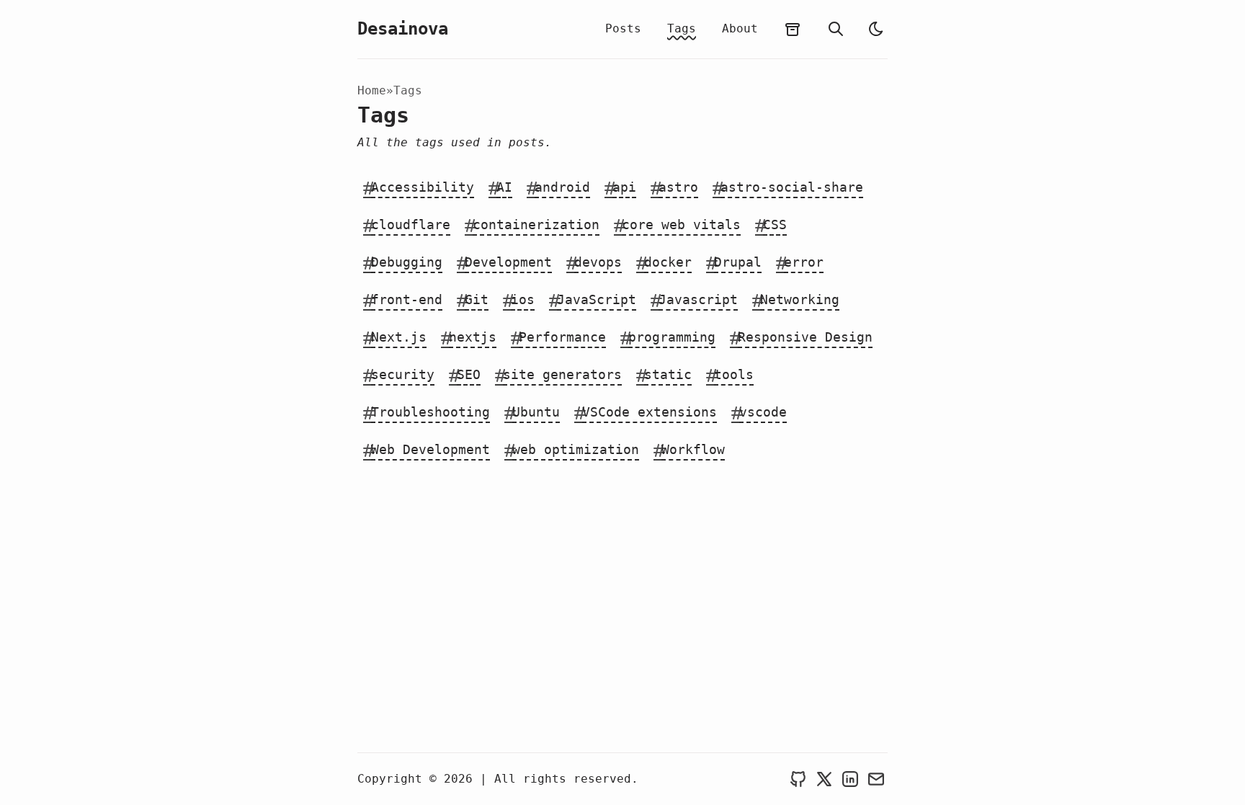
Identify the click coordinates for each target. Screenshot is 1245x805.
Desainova (402, 29)
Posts (623, 28)
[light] (876, 28)
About (740, 28)
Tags (681, 28)
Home (371, 90)
